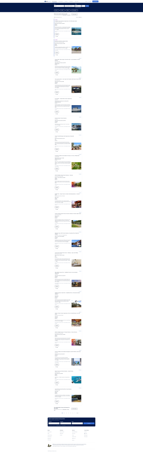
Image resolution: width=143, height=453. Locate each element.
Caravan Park (56, 50)
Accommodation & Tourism (67, 49)
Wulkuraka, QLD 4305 (62, 177)
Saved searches (49, 436)
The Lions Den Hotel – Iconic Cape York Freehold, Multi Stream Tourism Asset (68, 79)
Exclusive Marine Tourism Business (61, 118)
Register (90, 1)
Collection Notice (64, 409)
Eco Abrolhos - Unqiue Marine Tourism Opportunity (63, 98)
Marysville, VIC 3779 (62, 138)
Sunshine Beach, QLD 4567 (62, 120)
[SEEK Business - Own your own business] (48, 1)
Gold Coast (56, 316)
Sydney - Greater (57, 236)
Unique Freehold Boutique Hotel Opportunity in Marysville (64, 136)
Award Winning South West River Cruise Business (63, 389)
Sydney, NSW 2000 (61, 236)
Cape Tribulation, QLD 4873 (62, 62)
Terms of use (73, 433)
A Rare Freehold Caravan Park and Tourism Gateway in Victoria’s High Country (68, 213)
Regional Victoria (57, 43)
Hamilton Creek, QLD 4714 (62, 275)
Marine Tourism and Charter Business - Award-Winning (64, 371)
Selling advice (61, 433)
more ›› (58, 29)
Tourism (56, 70)
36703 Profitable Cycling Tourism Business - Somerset (64, 175)
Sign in (86, 1)
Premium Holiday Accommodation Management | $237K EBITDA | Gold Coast (68, 351)
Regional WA (56, 373)
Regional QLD (56, 23)
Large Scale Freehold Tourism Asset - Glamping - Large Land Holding (66, 252)
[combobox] (59, 6)
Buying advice (49, 438)
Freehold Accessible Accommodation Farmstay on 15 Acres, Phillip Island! (67, 155)
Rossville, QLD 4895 (61, 81)
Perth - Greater (57, 197)
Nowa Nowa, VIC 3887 (62, 43)
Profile (48, 433)
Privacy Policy (64, 425)
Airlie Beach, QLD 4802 (61, 23)
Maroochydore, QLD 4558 (62, 334)
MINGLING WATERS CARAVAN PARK (61, 41)
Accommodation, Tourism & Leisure (59, 49)
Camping (56, 323)
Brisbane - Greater (57, 177)
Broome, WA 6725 (60, 373)
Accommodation (57, 166)
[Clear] (63, 6)
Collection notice (74, 436)
